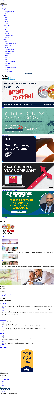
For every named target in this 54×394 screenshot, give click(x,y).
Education (3, 381)
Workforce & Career (4, 251)
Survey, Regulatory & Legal (5, 384)
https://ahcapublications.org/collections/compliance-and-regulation (9, 190)
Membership (3, 382)
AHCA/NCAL (2, 292)
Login (2, 5)
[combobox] (3, 4)
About (2, 377)
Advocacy (3, 244)
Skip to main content (2, 1)
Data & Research (4, 380)
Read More (3, 307)
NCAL (2, 7)
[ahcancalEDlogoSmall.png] (7, 78)
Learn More (3, 236)
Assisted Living (3, 378)
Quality (2, 383)
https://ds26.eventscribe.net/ (5, 135)
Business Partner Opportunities (5, 379)
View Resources (4, 260)
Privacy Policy (3, 391)
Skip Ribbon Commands (3, 0)
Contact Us (3, 6)
